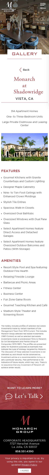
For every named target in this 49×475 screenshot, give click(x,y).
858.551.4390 (24, 451)
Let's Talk (27, 396)
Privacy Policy (29, 465)
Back (26, 69)
